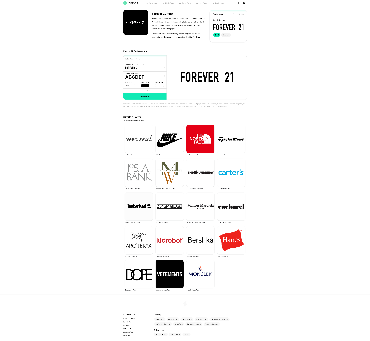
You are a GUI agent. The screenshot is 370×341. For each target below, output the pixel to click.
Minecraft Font (173, 319)
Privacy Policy (175, 334)
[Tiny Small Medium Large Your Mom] (130, 84)
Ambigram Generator (212, 324)
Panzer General (187, 319)
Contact (186, 334)
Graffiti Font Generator (163, 324)
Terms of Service (161, 334)
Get (217, 35)
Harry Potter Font (129, 318)
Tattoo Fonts (178, 324)
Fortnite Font (127, 322)
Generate (226, 35)
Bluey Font (127, 335)
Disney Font (127, 325)
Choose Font (129, 64)
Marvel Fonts (160, 319)
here (198, 37)
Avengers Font (128, 332)
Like (242, 14)
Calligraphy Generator (194, 324)
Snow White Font (201, 319)
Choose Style (129, 73)
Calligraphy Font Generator (219, 319)
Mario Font (127, 329)
